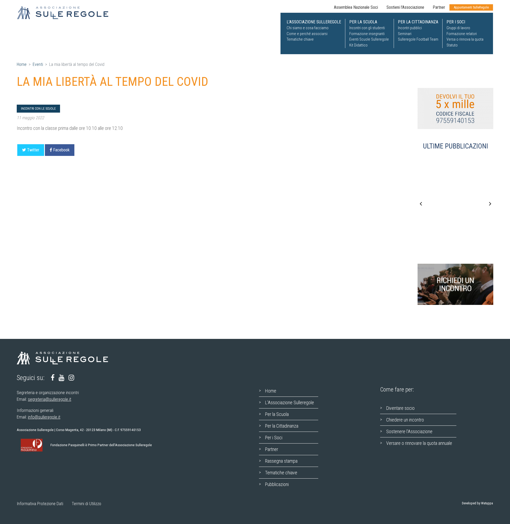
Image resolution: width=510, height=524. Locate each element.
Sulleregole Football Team (418, 39)
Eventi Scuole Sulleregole (369, 39)
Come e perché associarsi (307, 34)
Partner (439, 7)
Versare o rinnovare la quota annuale (419, 443)
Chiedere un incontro (405, 420)
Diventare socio (400, 408)
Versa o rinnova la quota (465, 39)
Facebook (61, 149)
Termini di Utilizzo (86, 503)
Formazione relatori (462, 34)
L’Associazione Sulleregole (289, 402)
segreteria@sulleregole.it (49, 399)
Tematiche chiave (300, 39)
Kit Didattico (358, 45)
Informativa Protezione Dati (40, 503)
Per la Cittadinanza (281, 426)
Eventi (38, 64)
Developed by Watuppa (477, 503)
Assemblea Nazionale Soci (356, 7)
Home (22, 64)
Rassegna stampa (281, 461)
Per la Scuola (277, 414)
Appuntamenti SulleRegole (471, 7)
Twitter (33, 149)
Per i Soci (273, 437)
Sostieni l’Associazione (405, 7)
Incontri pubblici (410, 28)
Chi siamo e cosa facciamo (308, 28)
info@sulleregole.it (44, 417)
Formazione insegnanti (367, 34)
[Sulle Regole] (66, 12)
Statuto (452, 45)
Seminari (404, 34)
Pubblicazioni (277, 484)
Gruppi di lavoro (458, 28)
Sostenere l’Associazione (409, 431)
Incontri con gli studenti (367, 28)
